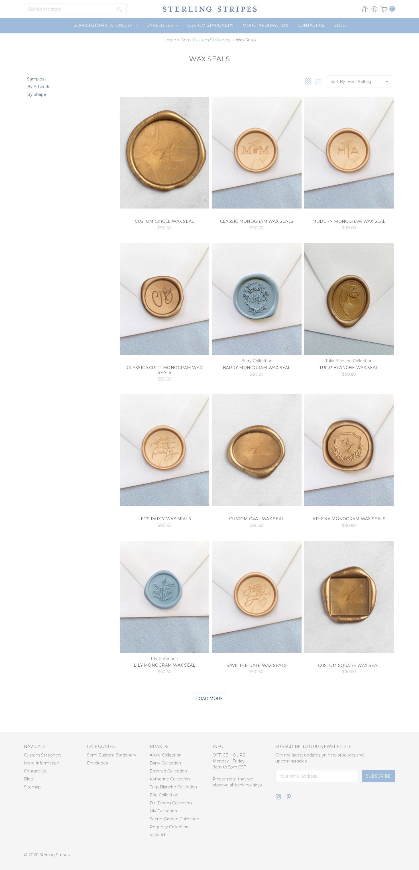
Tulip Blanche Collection (173, 787)
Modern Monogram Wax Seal (349, 221)
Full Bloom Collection (171, 803)
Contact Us (311, 25)
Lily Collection (163, 811)
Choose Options (164, 199)
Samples (35, 79)
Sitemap (32, 787)
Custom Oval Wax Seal (256, 518)
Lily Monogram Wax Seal (165, 665)
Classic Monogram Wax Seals (257, 221)
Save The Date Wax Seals (257, 665)
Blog (339, 25)
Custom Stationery (210, 25)
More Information (265, 25)
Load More (209, 698)
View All (157, 834)
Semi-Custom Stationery (103, 25)
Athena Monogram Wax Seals (349, 518)
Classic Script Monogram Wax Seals (164, 370)
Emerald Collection (168, 771)
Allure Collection (166, 755)
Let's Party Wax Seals (164, 518)
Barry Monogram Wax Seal (257, 367)
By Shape (36, 94)
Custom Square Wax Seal (349, 665)
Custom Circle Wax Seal (164, 221)
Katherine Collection (170, 779)
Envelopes (160, 25)
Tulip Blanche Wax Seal (349, 367)
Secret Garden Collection (174, 819)
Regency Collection (169, 826)
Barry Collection (165, 763)
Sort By (337, 81)
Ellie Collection (164, 795)
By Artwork (38, 86)
